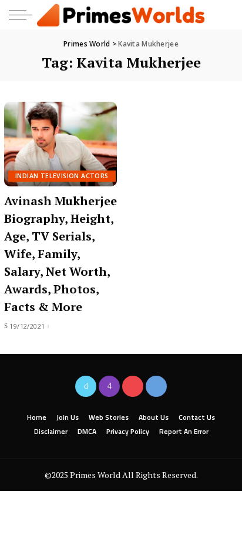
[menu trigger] (23, 14)
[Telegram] (156, 386)
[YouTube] (132, 386)
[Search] (223, 14)
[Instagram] (109, 386)
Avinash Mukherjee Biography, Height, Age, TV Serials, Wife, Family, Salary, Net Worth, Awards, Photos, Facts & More (60, 254)
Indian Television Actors (62, 176)
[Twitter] (85, 386)
